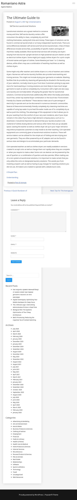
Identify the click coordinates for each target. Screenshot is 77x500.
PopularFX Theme (51, 495)
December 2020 (18, 385)
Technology (16, 469)
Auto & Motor (17, 426)
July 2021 (16, 367)
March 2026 (17, 334)
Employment (17, 434)
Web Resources (18, 477)
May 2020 (16, 402)
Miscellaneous (17, 452)
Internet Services (18, 449)
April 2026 (16, 331)
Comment (15, 210)
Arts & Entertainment (20, 424)
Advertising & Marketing (21, 421)
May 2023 (16, 357)
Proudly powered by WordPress (31, 495)
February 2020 (17, 410)
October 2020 (17, 390)
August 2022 (17, 362)
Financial (16, 437)
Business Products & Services (22, 429)
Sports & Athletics (19, 467)
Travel (15, 472)
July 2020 (16, 397)
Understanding (12, 177)
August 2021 (17, 364)
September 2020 (18, 392)
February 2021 (17, 379)
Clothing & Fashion (19, 431)
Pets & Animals (20, 183)
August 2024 (17, 352)
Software (16, 464)
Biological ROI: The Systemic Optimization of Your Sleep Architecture (22, 312)
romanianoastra (34, 22)
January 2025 (17, 344)
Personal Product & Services (22, 454)
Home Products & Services (21, 447)
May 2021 (16, 372)
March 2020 (17, 407)
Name (13, 236)
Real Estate (16, 459)
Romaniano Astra (13, 3)
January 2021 (17, 382)
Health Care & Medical (20, 444)
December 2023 (18, 354)
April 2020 (16, 405)
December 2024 (18, 346)
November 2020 (18, 387)
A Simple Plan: (12, 172)
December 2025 (18, 341)
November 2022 (18, 359)
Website (14, 253)
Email (13, 244)
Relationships (17, 462)
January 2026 (17, 339)
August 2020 (17, 395)
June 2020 (16, 400)
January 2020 (17, 412)
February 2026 (17, 336)
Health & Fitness (18, 442)
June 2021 (16, 369)
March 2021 (17, 377)
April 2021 (16, 374)
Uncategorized (18, 475)
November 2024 (18, 349)
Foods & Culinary (18, 439)
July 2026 (16, 329)
